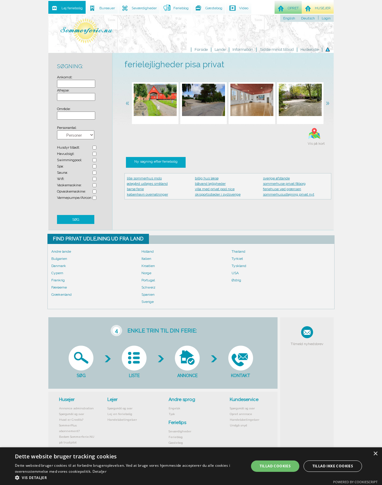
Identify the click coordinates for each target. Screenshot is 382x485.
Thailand (238, 251)
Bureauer (107, 8)
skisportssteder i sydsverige (218, 194)
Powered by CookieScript (355, 482)
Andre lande (61, 251)
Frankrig (58, 280)
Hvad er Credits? (71, 419)
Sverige (147, 302)
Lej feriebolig (72, 8)
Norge (146, 273)
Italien (146, 259)
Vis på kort (316, 143)
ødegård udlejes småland (147, 184)
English (289, 18)
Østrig (236, 280)
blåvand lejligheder (210, 184)
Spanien (148, 294)
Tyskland (239, 266)
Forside (201, 49)
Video (243, 8)
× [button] (375, 454)
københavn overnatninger (147, 194)
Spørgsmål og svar (71, 414)
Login (326, 18)
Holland (147, 251)
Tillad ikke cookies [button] (332, 466)
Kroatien (148, 266)
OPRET (293, 8)
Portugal (148, 280)
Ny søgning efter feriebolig (156, 161)
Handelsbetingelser (122, 419)
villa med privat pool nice (215, 189)
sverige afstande (276, 178)
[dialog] (191, 466)
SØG (75, 219)
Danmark (58, 266)
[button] (128, 478)
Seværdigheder (180, 431)
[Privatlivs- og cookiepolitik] (327, 49)
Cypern (57, 273)
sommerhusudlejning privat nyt (288, 194)
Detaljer (100, 471)
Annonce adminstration (76, 408)
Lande (220, 49)
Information (242, 49)
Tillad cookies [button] (275, 466)
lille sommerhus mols (144, 178)
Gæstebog (176, 442)
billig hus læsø (206, 178)
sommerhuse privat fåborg (284, 184)
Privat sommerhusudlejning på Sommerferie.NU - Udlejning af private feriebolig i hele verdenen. (86, 30)
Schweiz (148, 287)
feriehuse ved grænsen (282, 189)
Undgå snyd (238, 425)
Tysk (172, 414)
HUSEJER (323, 8)
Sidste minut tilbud (277, 49)
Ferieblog (176, 437)
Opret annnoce (241, 414)
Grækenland (61, 294)
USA (235, 273)
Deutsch (308, 18)
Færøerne (59, 287)
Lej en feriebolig (119, 414)
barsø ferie (135, 189)
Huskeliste (310, 49)
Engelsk (174, 408)
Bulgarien (59, 259)
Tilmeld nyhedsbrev (307, 344)
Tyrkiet (237, 259)
